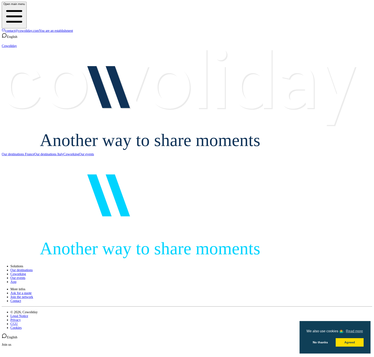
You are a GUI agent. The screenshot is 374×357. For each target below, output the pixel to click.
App (13, 282)
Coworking (71, 154)
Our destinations (21, 270)
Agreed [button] (349, 342)
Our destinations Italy (48, 154)
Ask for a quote (21, 293)
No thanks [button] (320, 342)
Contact (15, 301)
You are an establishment (56, 30)
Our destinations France (18, 154)
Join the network (21, 297)
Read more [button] (354, 331)
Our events (86, 154)
